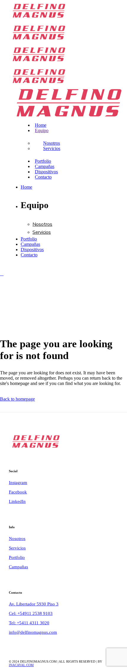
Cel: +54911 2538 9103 (31, 613)
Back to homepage (17, 398)
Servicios (17, 548)
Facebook (18, 492)
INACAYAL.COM (21, 665)
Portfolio (17, 557)
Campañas (18, 566)
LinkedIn (17, 501)
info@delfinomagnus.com (33, 632)
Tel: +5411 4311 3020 (29, 622)
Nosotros (17, 538)
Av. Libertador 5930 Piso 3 (33, 604)
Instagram (18, 482)
